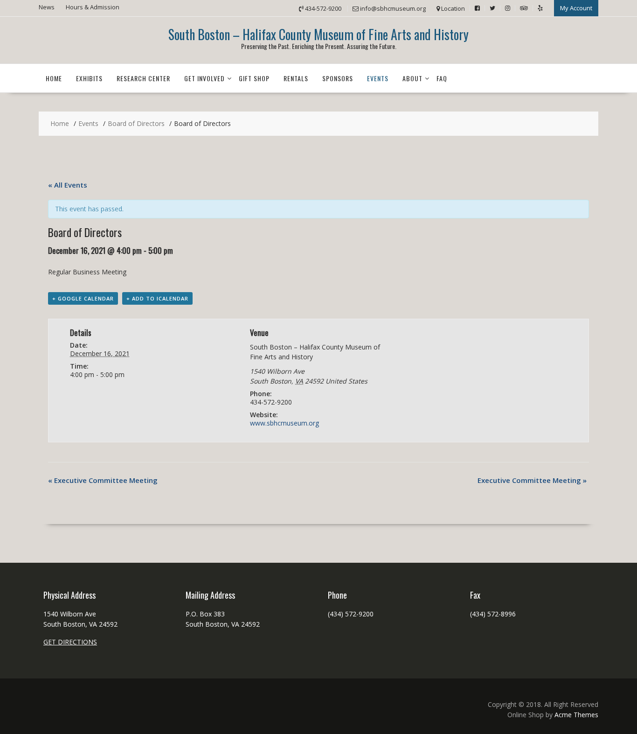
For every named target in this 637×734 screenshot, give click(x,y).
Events (377, 78)
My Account (576, 8)
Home (54, 78)
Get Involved (204, 78)
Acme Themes (576, 714)
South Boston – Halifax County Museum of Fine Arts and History (318, 34)
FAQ (441, 78)
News (47, 7)
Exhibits (89, 78)
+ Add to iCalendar (157, 298)
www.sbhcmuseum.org (284, 423)
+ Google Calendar (83, 298)
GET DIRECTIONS (70, 641)
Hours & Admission (92, 7)
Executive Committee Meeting (103, 480)
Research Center (143, 78)
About (412, 78)
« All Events (67, 184)
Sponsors (337, 78)
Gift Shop (254, 78)
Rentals (296, 78)
